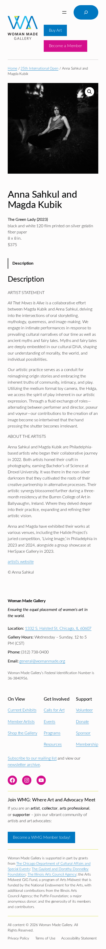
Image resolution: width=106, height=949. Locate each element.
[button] (89, 91)
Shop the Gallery (22, 733)
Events (49, 722)
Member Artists (21, 722)
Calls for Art (54, 710)
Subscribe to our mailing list (32, 758)
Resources (53, 744)
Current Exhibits (22, 710)
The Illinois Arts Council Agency (52, 874)
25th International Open (39, 68)
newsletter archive (24, 765)
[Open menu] (64, 12)
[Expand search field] (86, 12)
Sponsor (83, 733)
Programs (52, 733)
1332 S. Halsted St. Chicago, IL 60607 (58, 628)
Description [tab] (22, 263)
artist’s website (20, 562)
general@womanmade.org (42, 661)
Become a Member (65, 46)
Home (12, 68)
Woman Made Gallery (26, 601)
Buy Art (55, 30)
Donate (82, 722)
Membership (87, 744)
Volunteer (84, 710)
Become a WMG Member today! (41, 837)
